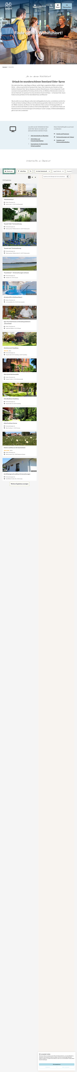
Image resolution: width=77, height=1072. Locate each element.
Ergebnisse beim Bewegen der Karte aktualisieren (54, 176)
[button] (22, 171)
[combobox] (30, 171)
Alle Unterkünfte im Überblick (39, 136)
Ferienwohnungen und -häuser (65, 137)
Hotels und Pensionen (62, 134)
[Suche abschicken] (30, 171)
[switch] (68, 176)
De (45, 6)
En (43, 6)
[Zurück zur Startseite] (8, 6)
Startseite (5, 67)
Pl (40, 6)
